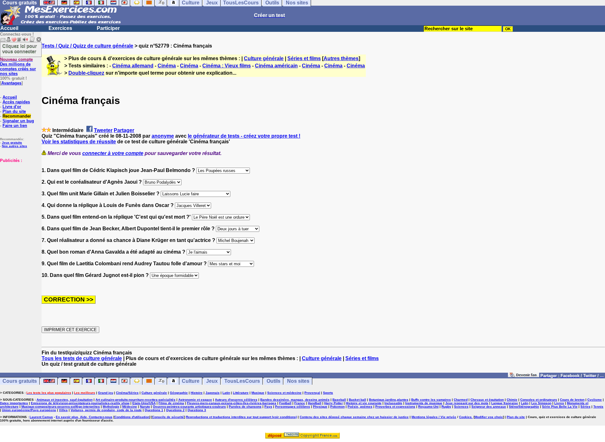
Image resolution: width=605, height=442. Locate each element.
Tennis (598, 406)
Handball (314, 403)
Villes (63, 410)
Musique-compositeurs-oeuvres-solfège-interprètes (60, 406)
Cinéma (167, 65)
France (299, 403)
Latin (226, 392)
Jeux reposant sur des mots (466, 403)
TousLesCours (242, 381)
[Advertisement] (19, 194)
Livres (559, 403)
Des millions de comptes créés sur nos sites (18, 66)
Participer (108, 28)
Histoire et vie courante (364, 403)
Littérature (241, 392)
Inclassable (393, 403)
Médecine (129, 406)
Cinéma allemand (132, 65)
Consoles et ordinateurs (538, 399)
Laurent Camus (41, 417)
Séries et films (304, 58)
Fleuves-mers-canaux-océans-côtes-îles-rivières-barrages (231, 403)
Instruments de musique (423, 403)
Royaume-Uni (428, 406)
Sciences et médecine (284, 392)
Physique (320, 406)
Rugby (446, 406)
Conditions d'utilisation (131, 417)
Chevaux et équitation (487, 399)
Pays (268, 406)
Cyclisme (594, 399)
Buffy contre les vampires (431, 399)
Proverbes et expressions (395, 406)
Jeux (212, 381)
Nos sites (298, 381)
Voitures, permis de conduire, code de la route (106, 410)
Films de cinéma (171, 403)
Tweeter (103, 130)
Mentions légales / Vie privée (434, 417)
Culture (190, 381)
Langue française (504, 403)
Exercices (60, 28)
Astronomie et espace (195, 399)
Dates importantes (14, 403)
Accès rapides (16, 102)
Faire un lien (15, 125)
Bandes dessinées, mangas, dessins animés (295, 399)
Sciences (461, 406)
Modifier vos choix (489, 417)
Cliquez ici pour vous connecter (19, 48)
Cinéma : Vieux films (226, 65)
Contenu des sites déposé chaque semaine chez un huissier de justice (354, 417)
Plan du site (14, 111)
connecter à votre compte (112, 153)
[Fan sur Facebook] (523, 375)
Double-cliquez (86, 73)
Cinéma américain (276, 65)
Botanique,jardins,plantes (388, 399)
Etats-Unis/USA (144, 403)
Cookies (465, 417)
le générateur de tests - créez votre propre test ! (244, 136)
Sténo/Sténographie (524, 406)
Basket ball (357, 399)
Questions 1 (154, 410)
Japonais (212, 392)
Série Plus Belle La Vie (560, 406)
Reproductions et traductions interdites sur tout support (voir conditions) (241, 417)
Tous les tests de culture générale (82, 358)
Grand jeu (105, 392)
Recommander (17, 116)
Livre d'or (12, 106)
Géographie (179, 392)
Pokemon (337, 406)
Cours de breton (572, 399)
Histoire (197, 392)
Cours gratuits (20, 381)
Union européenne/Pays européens (29, 410)
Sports (328, 392)
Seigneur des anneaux (488, 406)
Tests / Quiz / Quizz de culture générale (87, 46)
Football (285, 403)
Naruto (145, 406)
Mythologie (111, 406)
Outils (273, 381)
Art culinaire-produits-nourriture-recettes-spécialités (135, 399)
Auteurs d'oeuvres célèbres (236, 399)
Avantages (11, 83)
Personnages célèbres (292, 406)
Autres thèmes (341, 58)
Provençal (312, 392)
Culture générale (264, 58)
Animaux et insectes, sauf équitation (65, 399)
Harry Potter (333, 403)
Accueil (9, 28)
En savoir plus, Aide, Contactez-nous (84, 417)
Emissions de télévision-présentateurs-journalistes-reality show (80, 403)
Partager (124, 130)
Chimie (512, 399)
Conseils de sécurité (168, 417)
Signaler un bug (18, 120)
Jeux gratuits (12, 142)
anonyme (163, 136)
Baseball (339, 399)
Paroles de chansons (245, 406)
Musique (257, 392)
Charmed (461, 399)
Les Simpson (541, 403)
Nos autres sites (14, 146)
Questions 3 (196, 410)
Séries (585, 406)
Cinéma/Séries (127, 392)
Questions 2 (175, 410)
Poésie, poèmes (360, 406)
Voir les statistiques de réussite (79, 141)
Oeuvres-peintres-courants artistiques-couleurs (189, 406)
